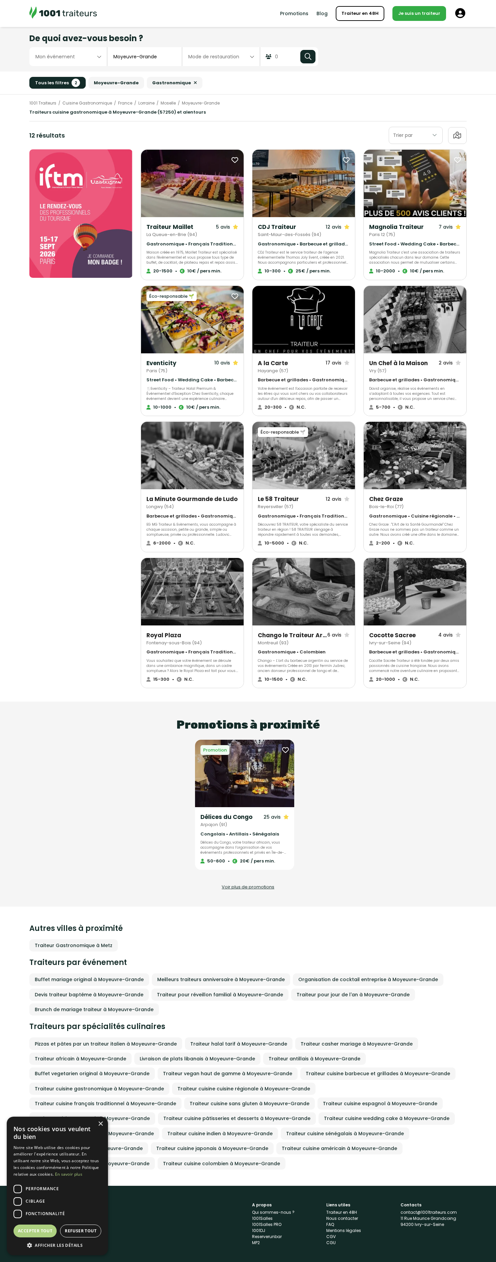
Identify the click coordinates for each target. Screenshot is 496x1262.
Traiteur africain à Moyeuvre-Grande (80, 1058)
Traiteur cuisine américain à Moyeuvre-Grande (339, 1148)
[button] (57, 1245)
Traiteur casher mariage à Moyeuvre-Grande (357, 1043)
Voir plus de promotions (248, 887)
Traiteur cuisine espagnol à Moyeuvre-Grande (380, 1103)
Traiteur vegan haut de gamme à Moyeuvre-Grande (227, 1073)
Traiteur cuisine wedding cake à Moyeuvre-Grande (386, 1118)
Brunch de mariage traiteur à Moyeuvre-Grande (94, 1009)
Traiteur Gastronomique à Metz (73, 945)
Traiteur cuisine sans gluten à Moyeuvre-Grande (249, 1103)
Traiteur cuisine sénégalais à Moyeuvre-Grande (345, 1133)
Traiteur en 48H (360, 13)
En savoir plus (68, 1174)
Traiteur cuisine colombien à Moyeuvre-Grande (221, 1163)
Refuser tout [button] (81, 1231)
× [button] (100, 1123)
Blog (322, 13)
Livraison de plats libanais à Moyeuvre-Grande (197, 1058)
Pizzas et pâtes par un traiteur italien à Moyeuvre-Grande (106, 1043)
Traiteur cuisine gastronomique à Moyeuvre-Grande (99, 1088)
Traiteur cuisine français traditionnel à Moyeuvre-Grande (105, 1103)
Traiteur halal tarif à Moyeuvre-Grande (238, 1043)
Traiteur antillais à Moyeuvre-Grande (314, 1058)
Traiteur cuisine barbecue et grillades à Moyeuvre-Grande (378, 1073)
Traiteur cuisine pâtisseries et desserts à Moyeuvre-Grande (236, 1118)
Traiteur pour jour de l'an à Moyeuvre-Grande (353, 994)
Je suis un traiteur (419, 13)
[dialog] (57, 1186)
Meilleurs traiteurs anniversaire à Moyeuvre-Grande (221, 979)
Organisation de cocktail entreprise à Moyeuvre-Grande (368, 979)
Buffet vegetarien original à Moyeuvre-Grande (92, 1073)
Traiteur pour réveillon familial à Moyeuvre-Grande (220, 994)
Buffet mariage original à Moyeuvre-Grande (89, 979)
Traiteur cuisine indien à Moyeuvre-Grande (220, 1133)
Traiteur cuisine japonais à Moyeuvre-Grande (212, 1148)
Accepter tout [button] (35, 1231)
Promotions (294, 13)
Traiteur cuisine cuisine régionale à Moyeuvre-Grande (243, 1088)
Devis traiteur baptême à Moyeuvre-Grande (89, 994)
